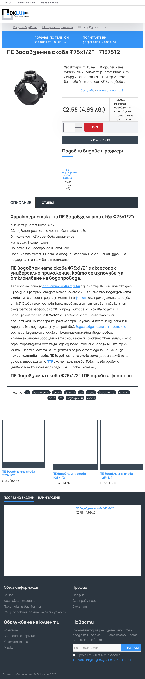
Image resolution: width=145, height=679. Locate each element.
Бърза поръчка (100, 140)
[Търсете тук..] (131, 14)
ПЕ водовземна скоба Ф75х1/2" (95, 508)
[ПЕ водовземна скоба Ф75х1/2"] (38, 540)
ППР (50, 361)
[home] (7, 27)
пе (27, 392)
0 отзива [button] (87, 90)
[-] (78, 129)
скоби (91, 398)
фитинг (81, 297)
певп (52, 398)
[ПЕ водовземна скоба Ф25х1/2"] (67, 162)
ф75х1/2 (70, 392)
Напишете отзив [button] (109, 90)
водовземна (41, 392)
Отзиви (48, 203)
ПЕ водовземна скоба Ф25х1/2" (67, 173)
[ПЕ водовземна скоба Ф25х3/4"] (122, 442)
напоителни (116, 326)
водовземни (75, 398)
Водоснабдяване (25, 27)
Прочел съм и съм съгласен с (103, 657)
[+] (78, 125)
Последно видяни (19, 498)
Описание (20, 202)
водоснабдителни (89, 326)
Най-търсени (49, 498)
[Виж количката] (140, 14)
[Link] (15, 14)
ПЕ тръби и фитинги (57, 27)
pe (81, 392)
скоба (57, 392)
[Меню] (115, 14)
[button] (93, 127)
